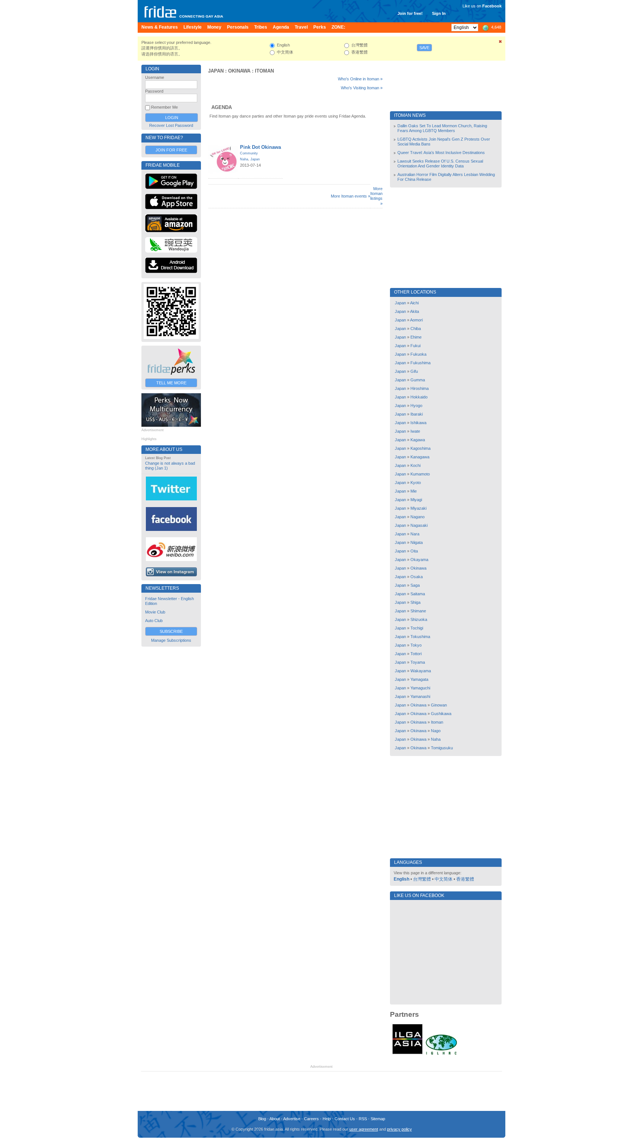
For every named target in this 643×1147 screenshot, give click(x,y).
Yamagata (419, 679)
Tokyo (416, 645)
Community (249, 153)
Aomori (416, 320)
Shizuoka (418, 619)
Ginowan (439, 705)
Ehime (416, 337)
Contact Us (345, 1118)
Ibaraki (416, 414)
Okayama (419, 559)
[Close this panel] (500, 43)
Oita (414, 551)
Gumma (417, 380)
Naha (244, 159)
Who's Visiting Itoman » (362, 88)
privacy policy (399, 1129)
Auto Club (154, 620)
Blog (262, 1118)
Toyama (417, 662)
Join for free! (410, 13)
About (274, 1118)
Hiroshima (419, 388)
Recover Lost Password (171, 125)
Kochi (415, 465)
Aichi (414, 303)
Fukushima (420, 363)
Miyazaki (418, 508)
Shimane (418, 611)
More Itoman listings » (376, 196)
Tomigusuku (442, 748)
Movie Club (155, 612)
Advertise (291, 1118)
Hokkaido (419, 397)
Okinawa (239, 71)
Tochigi (416, 628)
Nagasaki (419, 525)
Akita (414, 311)
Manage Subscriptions (171, 640)
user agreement (363, 1129)
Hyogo (416, 405)
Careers (311, 1118)
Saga (415, 585)
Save (424, 47)
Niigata (416, 542)
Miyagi (416, 499)
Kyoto (415, 482)
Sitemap (378, 1118)
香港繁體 (465, 879)
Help (327, 1118)
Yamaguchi (420, 688)
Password (154, 91)
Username (154, 77)
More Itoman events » (350, 196)
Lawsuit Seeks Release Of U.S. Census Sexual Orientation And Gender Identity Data (440, 163)
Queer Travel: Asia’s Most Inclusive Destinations (441, 152)
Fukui (415, 345)
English (401, 879)
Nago (436, 730)
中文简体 (443, 879)
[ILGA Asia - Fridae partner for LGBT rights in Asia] (407, 1054)
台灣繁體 (422, 879)
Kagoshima (420, 448)
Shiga (415, 602)
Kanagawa (419, 457)
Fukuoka (418, 354)
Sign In (439, 13)
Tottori (416, 653)
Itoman (264, 71)
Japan (216, 71)
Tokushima (420, 636)
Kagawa (417, 440)
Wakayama (420, 671)
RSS (363, 1118)
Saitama (417, 594)
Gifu (414, 371)
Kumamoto (420, 474)
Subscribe (171, 631)
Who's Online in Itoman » (360, 79)
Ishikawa (418, 422)
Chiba (415, 328)
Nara (414, 534)
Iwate (415, 431)
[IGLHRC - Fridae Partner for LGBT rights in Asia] (441, 1054)
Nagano (417, 517)
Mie (413, 491)
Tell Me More (171, 383)
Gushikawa (441, 713)
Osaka (416, 576)
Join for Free (171, 150)
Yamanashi (420, 696)
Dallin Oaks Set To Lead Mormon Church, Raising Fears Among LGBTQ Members (442, 128)
